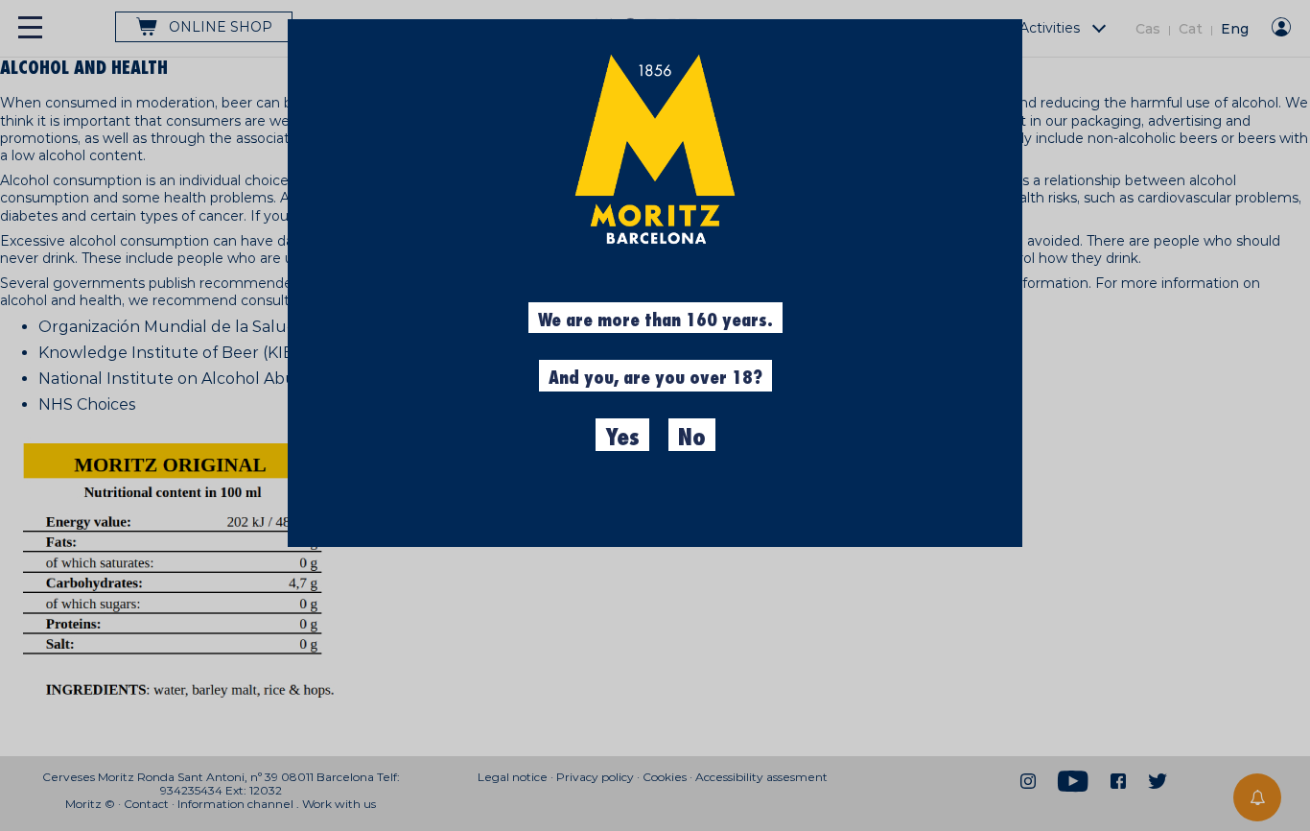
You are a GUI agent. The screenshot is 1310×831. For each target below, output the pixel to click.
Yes (622, 437)
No (692, 437)
